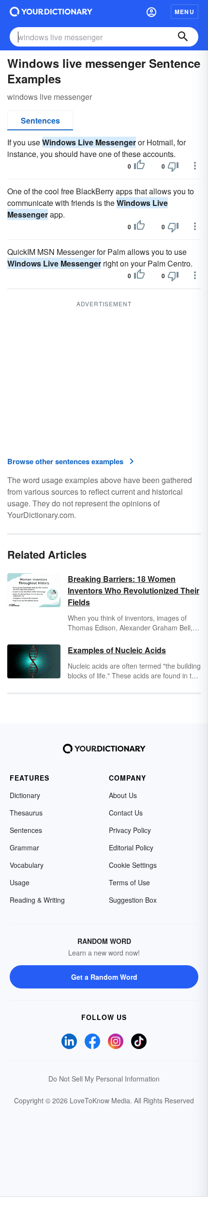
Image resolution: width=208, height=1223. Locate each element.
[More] (195, 166)
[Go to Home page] (51, 11)
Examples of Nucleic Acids (117, 650)
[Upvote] (139, 166)
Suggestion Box (133, 900)
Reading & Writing (37, 900)
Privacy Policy (130, 830)
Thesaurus (26, 812)
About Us (123, 795)
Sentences (40, 120)
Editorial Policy (131, 847)
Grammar (24, 847)
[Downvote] (173, 166)
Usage (20, 882)
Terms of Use (129, 882)
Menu (184, 11)
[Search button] (182, 37)
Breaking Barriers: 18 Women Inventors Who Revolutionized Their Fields (133, 590)
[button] (151, 11)
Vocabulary (27, 865)
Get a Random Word (104, 977)
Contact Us (126, 812)
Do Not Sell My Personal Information (104, 1078)
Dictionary (25, 795)
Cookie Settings (133, 865)
